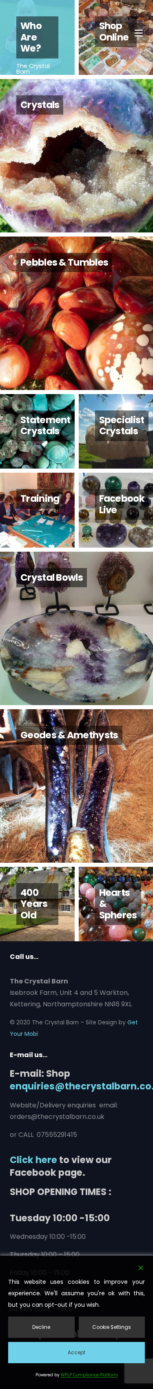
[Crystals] (76, 155)
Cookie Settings (111, 1327)
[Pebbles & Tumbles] (76, 313)
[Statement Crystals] (37, 431)
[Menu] (139, 33)
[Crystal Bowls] (76, 628)
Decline (41, 1327)
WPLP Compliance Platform (89, 1375)
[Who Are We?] (37, 37)
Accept (76, 1352)
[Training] (37, 510)
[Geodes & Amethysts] (76, 786)
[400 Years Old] (37, 904)
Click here (33, 1159)
